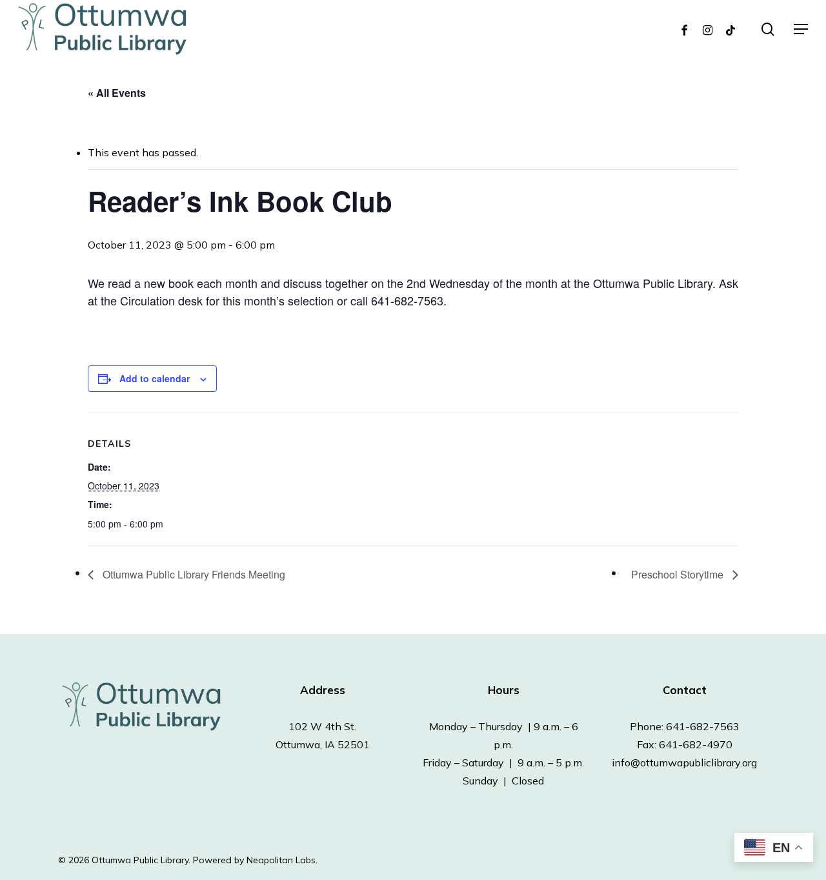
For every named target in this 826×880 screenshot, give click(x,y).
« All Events (117, 92)
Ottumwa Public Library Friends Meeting (192, 574)
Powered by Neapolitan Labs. (255, 860)
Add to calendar (154, 378)
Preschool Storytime (678, 574)
